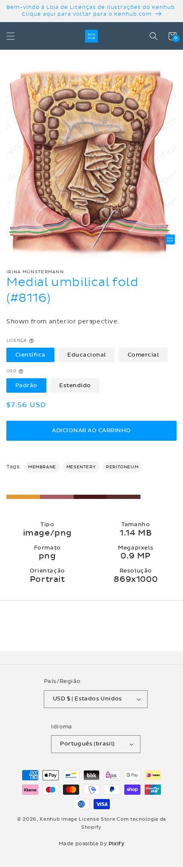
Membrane (42, 467)
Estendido (75, 385)
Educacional (86, 354)
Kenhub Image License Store (77, 819)
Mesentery (81, 467)
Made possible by (92, 844)
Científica (30, 354)
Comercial (143, 354)
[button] (10, 36)
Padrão (26, 385)
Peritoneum (122, 467)
